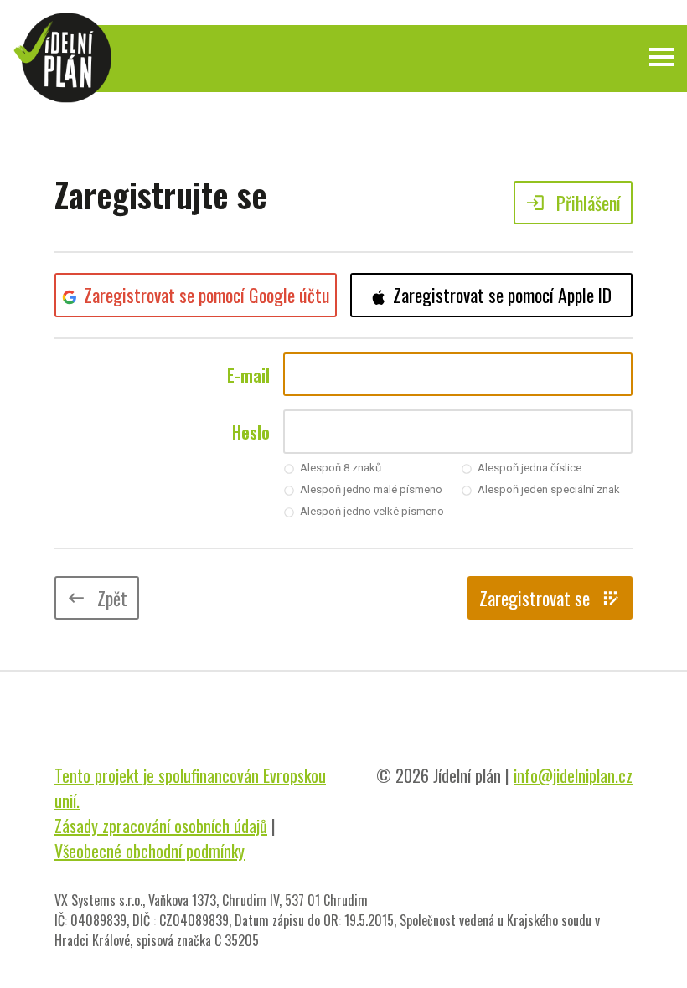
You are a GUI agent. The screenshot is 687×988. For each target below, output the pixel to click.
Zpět (96, 597)
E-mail (248, 375)
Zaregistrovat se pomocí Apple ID (502, 294)
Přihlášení (573, 202)
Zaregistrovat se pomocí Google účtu (207, 294)
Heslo (251, 432)
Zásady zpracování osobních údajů (160, 825)
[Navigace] (661, 57)
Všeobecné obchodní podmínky (149, 850)
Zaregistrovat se (550, 597)
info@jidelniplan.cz (573, 775)
